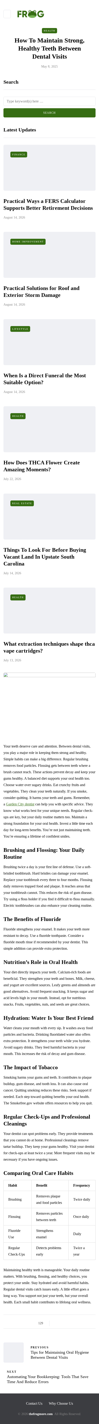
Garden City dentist (20, 804)
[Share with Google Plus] (68, 1323)
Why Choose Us (61, 1403)
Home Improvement (28, 241)
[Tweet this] (63, 1323)
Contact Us (34, 1403)
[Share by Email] (91, 1323)
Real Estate (22, 503)
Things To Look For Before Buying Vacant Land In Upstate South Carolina (44, 557)
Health (49, 30)
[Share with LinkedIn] (74, 1323)
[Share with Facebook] (57, 1323)
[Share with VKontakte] (86, 1323)
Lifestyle (20, 329)
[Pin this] (80, 1323)
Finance (18, 154)
